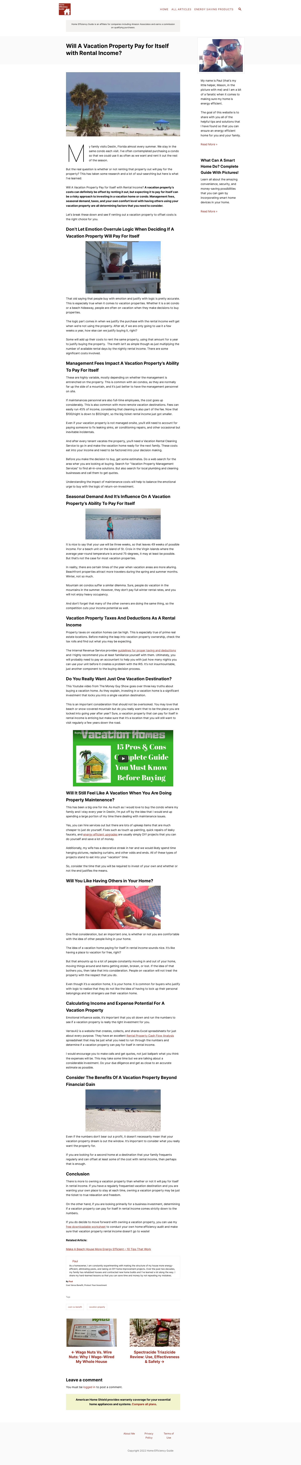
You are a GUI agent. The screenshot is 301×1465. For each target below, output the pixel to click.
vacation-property (97, 1307)
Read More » (209, 144)
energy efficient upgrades (100, 834)
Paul (71, 1281)
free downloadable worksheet (86, 1226)
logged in (89, 1387)
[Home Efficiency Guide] (84, 9)
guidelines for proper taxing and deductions (147, 650)
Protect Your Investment (95, 1285)
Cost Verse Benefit (74, 1285)
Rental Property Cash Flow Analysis (150, 1035)
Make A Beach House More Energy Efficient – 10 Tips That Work (108, 1249)
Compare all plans (144, 1404)
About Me (129, 1433)
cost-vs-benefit (75, 1307)
